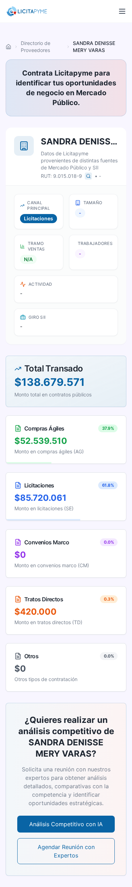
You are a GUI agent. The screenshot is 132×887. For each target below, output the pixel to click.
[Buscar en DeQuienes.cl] (88, 176)
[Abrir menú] (122, 11)
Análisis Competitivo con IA (66, 824)
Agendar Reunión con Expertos (66, 851)
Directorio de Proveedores (35, 46)
